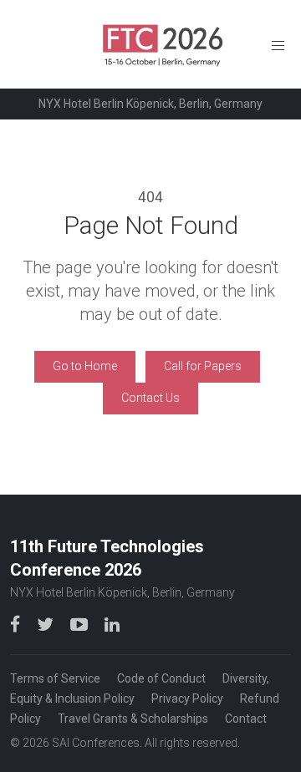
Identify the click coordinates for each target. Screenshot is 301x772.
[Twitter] (47, 624)
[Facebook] (16, 624)
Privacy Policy (187, 698)
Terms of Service (55, 678)
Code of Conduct (161, 678)
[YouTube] (80, 624)
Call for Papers (203, 366)
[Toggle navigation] (278, 44)
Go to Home (85, 366)
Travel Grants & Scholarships (133, 718)
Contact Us (150, 397)
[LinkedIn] (112, 624)
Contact (246, 718)
